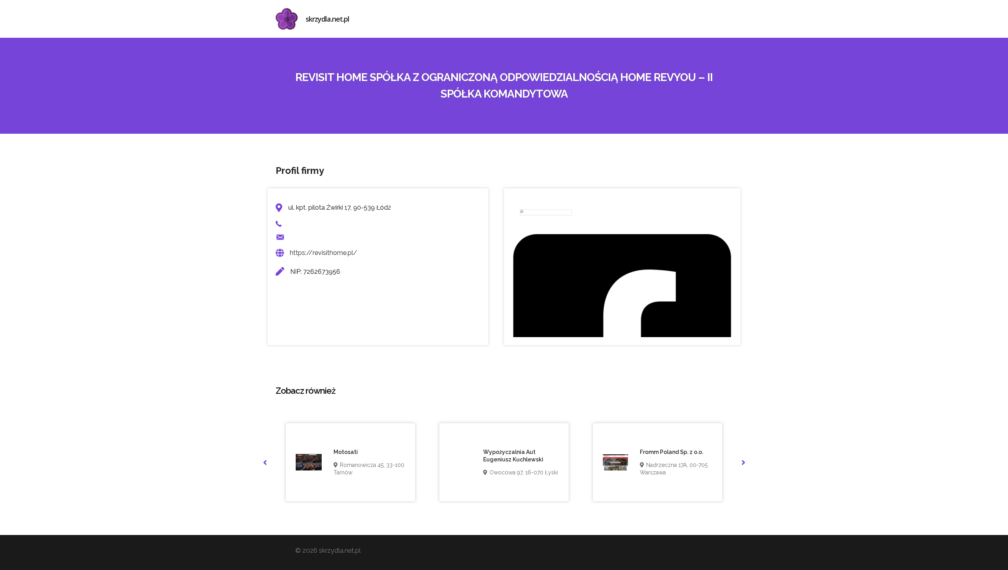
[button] (265, 462)
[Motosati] (309, 462)
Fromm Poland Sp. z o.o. (671, 452)
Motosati (346, 452)
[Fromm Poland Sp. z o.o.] (615, 462)
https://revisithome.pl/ (323, 252)
